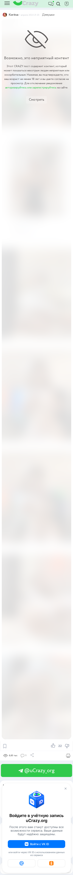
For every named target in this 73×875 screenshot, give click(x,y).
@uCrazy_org (39, 771)
